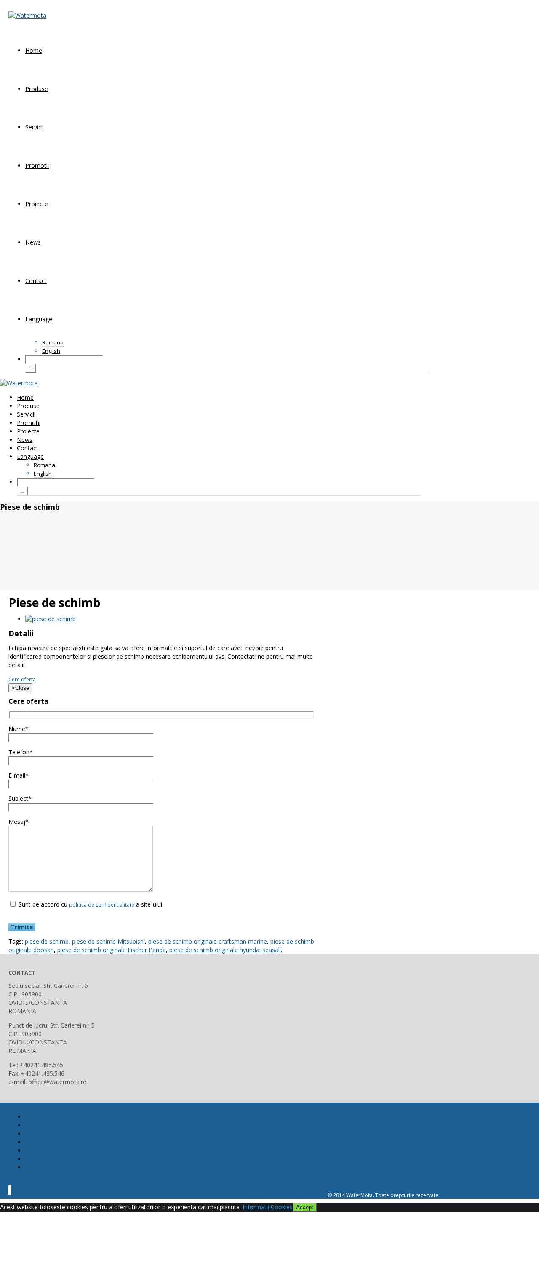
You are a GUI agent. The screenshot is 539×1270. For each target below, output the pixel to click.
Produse (36, 89)
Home (33, 50)
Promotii (37, 165)
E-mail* (18, 775)
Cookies (36, 1159)
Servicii (34, 127)
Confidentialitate (47, 1167)
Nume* (18, 729)
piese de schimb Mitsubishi (108, 941)
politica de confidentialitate (101, 904)
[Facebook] (9, 1190)
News (33, 242)
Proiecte (36, 204)
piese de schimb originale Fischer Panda (111, 950)
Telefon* (20, 752)
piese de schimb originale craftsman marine (207, 941)
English (51, 351)
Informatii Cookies (268, 1207)
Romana (53, 342)
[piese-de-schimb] (50, 619)
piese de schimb (47, 941)
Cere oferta (22, 679)
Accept (304, 1207)
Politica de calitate (33, 1182)
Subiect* (20, 798)
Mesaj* (18, 822)
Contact (36, 281)
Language (38, 319)
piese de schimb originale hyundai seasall (225, 950)
